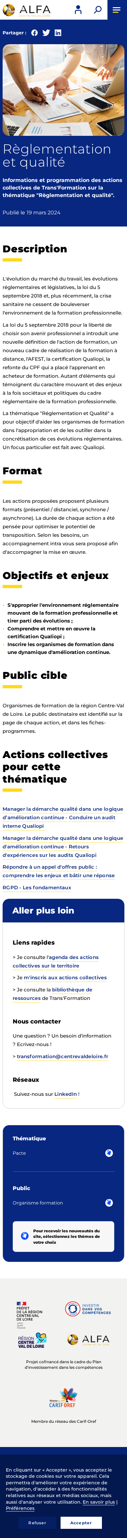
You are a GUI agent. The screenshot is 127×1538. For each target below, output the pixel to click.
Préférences (20, 1508)
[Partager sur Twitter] (46, 34)
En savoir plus (99, 1502)
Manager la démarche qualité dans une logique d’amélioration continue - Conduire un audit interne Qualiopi (63, 817)
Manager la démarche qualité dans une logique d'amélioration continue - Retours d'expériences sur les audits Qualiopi (63, 846)
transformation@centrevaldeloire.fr (62, 1056)
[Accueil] (26, 10)
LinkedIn (65, 1094)
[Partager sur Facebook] (34, 34)
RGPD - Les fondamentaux (37, 887)
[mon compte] (78, 10)
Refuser (37, 1522)
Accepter (81, 1522)
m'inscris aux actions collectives (65, 977)
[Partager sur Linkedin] (58, 34)
